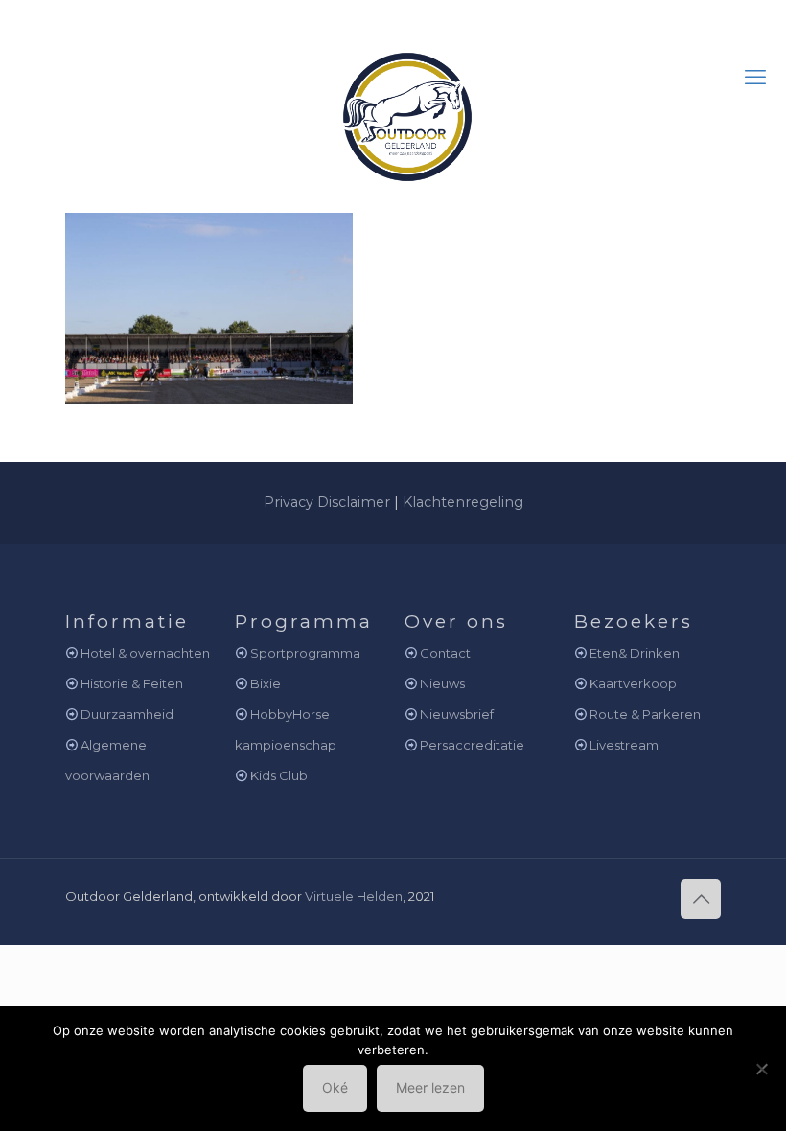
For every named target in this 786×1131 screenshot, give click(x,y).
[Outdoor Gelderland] (393, 109)
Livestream (624, 744)
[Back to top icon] (701, 899)
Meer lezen (430, 1087)
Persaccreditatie (472, 744)
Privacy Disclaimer (327, 502)
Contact (445, 652)
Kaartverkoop (633, 683)
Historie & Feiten (132, 683)
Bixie (265, 683)
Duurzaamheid (127, 714)
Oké (335, 1087)
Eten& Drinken (635, 652)
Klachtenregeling (463, 502)
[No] (762, 1068)
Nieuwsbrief (457, 714)
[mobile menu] (755, 77)
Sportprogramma (305, 652)
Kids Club (279, 775)
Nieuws (442, 683)
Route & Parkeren (645, 714)
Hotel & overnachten (145, 652)
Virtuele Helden (354, 896)
